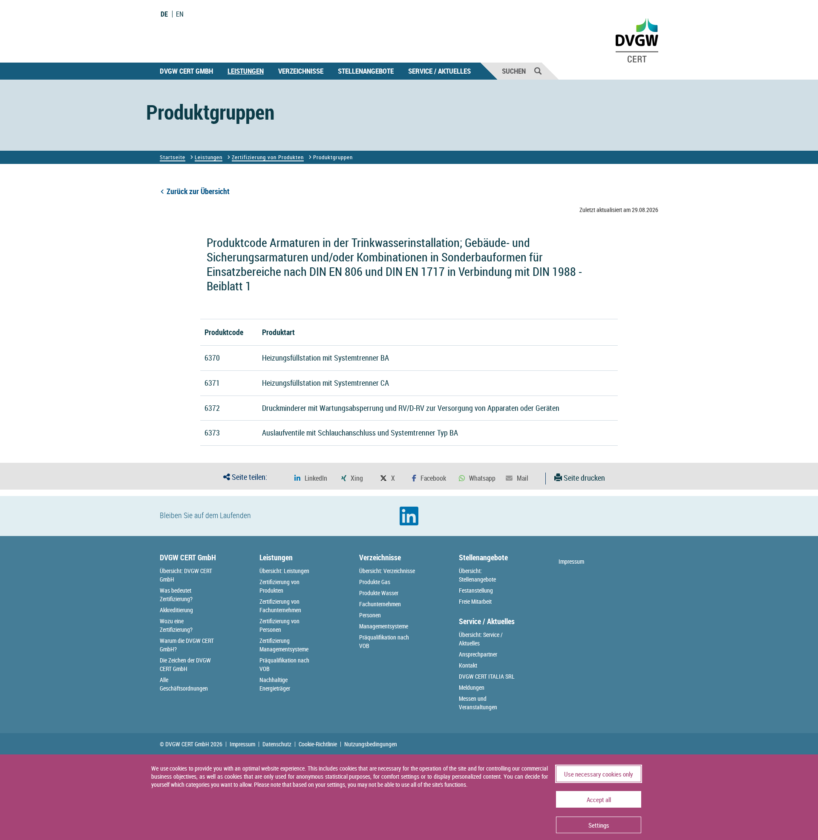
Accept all (599, 799)
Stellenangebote (366, 71)
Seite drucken (583, 478)
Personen (370, 615)
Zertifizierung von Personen (279, 625)
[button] (310, 478)
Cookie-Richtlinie (318, 744)
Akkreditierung (176, 610)
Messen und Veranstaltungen (478, 702)
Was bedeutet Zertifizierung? (176, 594)
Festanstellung (476, 590)
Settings (598, 825)
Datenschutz (276, 744)
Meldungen (471, 687)
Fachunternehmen (380, 604)
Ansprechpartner (478, 654)
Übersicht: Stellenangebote (477, 575)
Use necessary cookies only (598, 774)
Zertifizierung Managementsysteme (283, 644)
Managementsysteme (383, 626)
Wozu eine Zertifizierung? (176, 625)
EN (180, 14)
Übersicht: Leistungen (284, 571)
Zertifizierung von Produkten (268, 157)
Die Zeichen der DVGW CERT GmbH (185, 664)
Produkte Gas (374, 582)
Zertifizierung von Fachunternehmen (280, 605)
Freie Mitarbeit (475, 601)
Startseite (172, 157)
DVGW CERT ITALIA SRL (487, 676)
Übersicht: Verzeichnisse (387, 571)
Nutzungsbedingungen (370, 744)
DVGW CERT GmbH (186, 71)
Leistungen (246, 71)
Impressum (571, 561)
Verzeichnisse (300, 71)
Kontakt (468, 665)
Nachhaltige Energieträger (274, 684)
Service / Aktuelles (439, 71)
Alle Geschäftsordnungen (184, 684)
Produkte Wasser (378, 593)
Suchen (514, 71)
